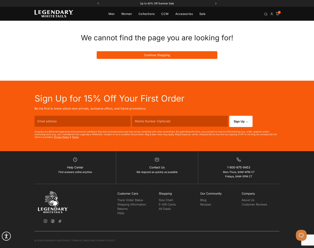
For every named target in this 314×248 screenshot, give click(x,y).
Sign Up (241, 121)
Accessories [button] (184, 14)
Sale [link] (202, 14)
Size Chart (166, 200)
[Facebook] (53, 221)
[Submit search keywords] (265, 14)
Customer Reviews (254, 204)
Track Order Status (130, 200)
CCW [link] (165, 14)
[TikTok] (60, 221)
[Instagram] (45, 221)
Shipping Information (131, 204)
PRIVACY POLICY (106, 240)
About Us (248, 200)
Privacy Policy (61, 137)
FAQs (120, 213)
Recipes (205, 204)
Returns (122, 209)
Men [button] (111, 14)
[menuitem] (111, 14)
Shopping (165, 193)
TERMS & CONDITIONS (83, 240)
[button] (271, 14)
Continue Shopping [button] (157, 55)
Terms (75, 137)
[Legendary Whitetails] (54, 14)
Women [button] (126, 14)
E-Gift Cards (167, 204)
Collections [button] (146, 14)
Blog (203, 200)
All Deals (165, 209)
